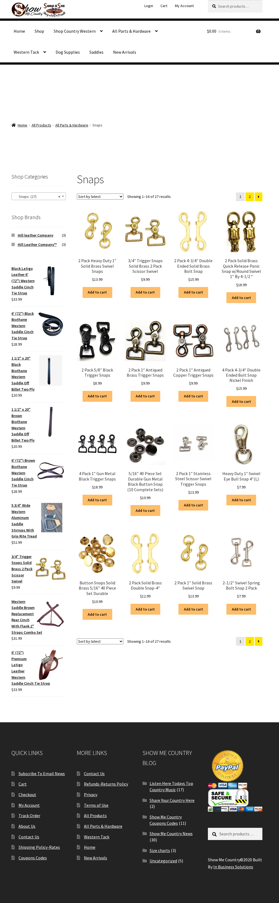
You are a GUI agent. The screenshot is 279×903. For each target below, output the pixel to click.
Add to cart (97, 292)
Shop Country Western (75, 31)
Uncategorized (163, 860)
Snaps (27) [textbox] (37, 196)
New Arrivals (124, 52)
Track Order (29, 815)
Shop (39, 31)
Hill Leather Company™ (37, 244)
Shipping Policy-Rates (39, 847)
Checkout (27, 794)
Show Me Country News (171, 833)
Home (19, 31)
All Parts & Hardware (131, 31)
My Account (184, 5)
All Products (41, 125)
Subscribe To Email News (42, 773)
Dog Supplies (68, 52)
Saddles (96, 52)
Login (148, 5)
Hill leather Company (35, 235)
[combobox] (38, 196)
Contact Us (29, 836)
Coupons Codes (33, 857)
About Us (27, 826)
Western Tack (26, 52)
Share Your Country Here (172, 800)
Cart (163, 5)
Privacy (90, 794)
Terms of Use (96, 805)
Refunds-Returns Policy (106, 784)
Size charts (160, 850)
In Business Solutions (233, 866)
